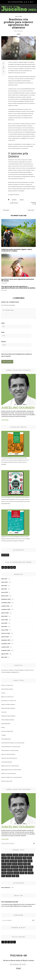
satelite (21, 872)
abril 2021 (4, 589)
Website (3, 341)
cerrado (29, 857)
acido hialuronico (13, 758)
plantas (30, 869)
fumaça (9, 863)
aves (12, 857)
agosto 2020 (5, 612)
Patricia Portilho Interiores (7, 689)
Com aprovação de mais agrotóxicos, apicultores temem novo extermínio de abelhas (18, 287)
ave (8, 857)
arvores (31, 854)
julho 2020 (4, 616)
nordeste (4, 869)
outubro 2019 (5, 647)
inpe (29, 863)
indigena (20, 863)
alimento (22, 199)
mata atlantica (15, 866)
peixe (21, 869)
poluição (4, 872)
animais (21, 854)
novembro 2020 (5, 602)
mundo (21, 866)
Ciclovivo (3, 693)
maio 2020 (4, 623)
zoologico (8, 875)
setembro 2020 (5, 609)
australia (4, 857)
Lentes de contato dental (7, 731)
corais (7, 860)
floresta (30, 860)
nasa (26, 866)
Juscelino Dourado (20, 742)
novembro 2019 (5, 643)
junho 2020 (4, 619)
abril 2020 (4, 626)
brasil (24, 857)
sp (25, 872)
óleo (17, 875)
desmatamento (13, 860)
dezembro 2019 (5, 640)
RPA (11, 781)
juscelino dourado (14, 203)
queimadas (10, 872)
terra (3, 875)
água (13, 875)
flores (25, 860)
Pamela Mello (9, 762)
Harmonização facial (6, 739)
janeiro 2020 (5, 636)
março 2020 (4, 630)
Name (3, 323)
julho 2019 (4, 657)
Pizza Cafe (3, 712)
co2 (3, 860)
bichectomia (12, 754)
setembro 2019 (5, 650)
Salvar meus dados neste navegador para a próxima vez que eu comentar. (16, 355)
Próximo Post (31, 210)
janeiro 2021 (4, 595)
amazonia (16, 854)
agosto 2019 (4, 653)
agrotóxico (14, 199)
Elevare (3, 727)
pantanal (16, 869)
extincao (20, 860)
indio (25, 863)
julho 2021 (4, 578)
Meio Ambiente (18, 31)
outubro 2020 (5, 606)
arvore (26, 854)
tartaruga (30, 872)
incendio (14, 863)
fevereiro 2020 (5, 633)
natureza (30, 866)
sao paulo (16, 872)
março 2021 (4, 592)
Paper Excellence (11, 704)
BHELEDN (8, 723)
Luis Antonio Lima (9, 685)
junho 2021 (4, 582)
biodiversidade (18, 857)
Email (3, 332)
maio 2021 (4, 585)
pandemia (10, 869)
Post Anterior (6, 210)
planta (25, 869)
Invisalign (3, 735)
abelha (3, 854)
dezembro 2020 (6, 599)
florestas (4, 863)
